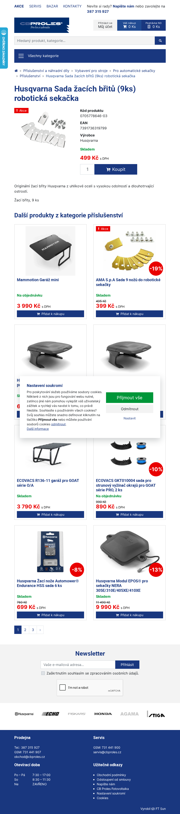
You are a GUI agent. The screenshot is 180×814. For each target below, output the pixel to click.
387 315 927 (98, 11)
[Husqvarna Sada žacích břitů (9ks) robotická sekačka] (44, 130)
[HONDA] (103, 713)
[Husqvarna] (24, 713)
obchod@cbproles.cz (29, 757)
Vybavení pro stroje (91, 70)
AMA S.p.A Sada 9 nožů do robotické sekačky (128, 282)
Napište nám (123, 6)
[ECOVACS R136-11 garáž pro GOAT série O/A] (50, 451)
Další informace (38, 429)
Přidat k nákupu (52, 314)
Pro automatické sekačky (134, 70)
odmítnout (58, 424)
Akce (19, 6)
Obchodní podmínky (111, 775)
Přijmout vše (129, 397)
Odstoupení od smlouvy (114, 779)
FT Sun (161, 808)
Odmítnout (130, 409)
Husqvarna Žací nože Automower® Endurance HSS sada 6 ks (48, 583)
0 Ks (129, 25)
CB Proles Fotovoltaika (113, 789)
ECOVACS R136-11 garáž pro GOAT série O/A (48, 483)
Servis (35, 6)
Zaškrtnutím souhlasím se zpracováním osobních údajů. (93, 673)
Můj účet (105, 25)
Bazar (52, 6)
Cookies (102, 798)
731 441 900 (111, 747)
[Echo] (50, 713)
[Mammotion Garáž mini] (50, 251)
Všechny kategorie (43, 56)
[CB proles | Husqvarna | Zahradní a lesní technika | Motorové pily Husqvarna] (16, 70)
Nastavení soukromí (111, 793)
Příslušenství (30, 76)
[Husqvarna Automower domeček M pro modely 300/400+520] (50, 351)
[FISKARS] (77, 713)
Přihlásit (127, 664)
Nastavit (130, 418)
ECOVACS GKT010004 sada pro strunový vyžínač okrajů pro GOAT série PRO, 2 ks (125, 485)
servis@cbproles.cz (107, 752)
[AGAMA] (129, 713)
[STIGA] (156, 713)
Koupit (118, 169)
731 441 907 (32, 752)
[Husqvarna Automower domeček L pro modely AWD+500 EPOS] (129, 351)
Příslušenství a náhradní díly (46, 70)
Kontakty (72, 6)
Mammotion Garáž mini (38, 279)
